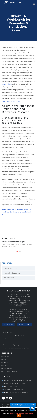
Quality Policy (6, 339)
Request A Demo (25, 325)
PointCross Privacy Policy (10, 342)
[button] (16, 252)
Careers (4, 365)
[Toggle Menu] (33, 3)
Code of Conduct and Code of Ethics (13, 336)
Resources (5, 356)
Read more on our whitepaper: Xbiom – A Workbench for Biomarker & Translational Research (16, 212)
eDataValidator (7, 368)
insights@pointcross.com (11, 101)
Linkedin (10, 398)
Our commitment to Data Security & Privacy (15, 348)
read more (5, 248)
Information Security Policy (10, 345)
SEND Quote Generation (9, 371)
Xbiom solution (7, 84)
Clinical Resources (10, 268)
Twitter (3, 398)
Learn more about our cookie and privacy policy (22, 413)
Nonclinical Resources (12, 273)
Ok (19, 415)
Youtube (7, 398)
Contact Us (8, 325)
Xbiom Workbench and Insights (13, 242)
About (4, 359)
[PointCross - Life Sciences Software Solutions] (13, 2)
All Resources (9, 278)
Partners (4, 362)
